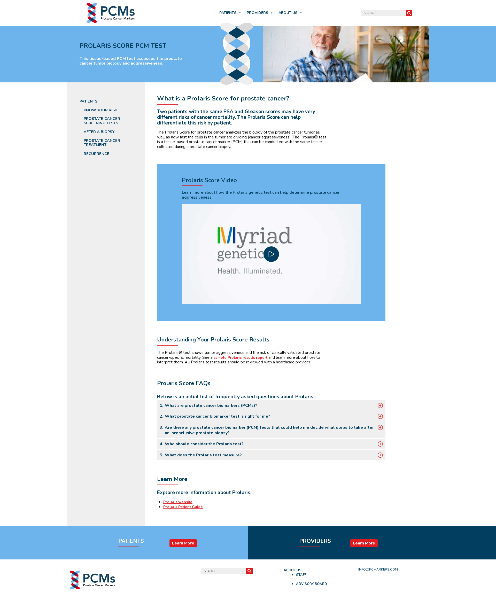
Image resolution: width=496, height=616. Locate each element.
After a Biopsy (99, 132)
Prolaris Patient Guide (183, 506)
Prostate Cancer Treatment (102, 142)
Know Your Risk (100, 110)
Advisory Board (311, 584)
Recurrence (96, 154)
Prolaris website (177, 501)
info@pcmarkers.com (378, 569)
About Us (287, 12)
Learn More (183, 543)
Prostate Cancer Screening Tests (102, 120)
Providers (257, 12)
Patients (227, 12)
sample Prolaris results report (240, 357)
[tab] (271, 405)
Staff (301, 575)
